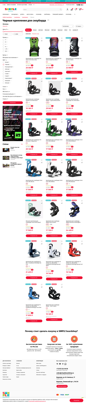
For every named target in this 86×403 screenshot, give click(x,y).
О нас (17, 365)
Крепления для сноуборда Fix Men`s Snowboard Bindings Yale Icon (33, 263)
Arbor (65, 30)
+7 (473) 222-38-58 (70, 4)
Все (22, 144)
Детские (41, 30)
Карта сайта (19, 370)
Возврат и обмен (6, 365)
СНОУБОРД (38, 14)
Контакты (5, 370)
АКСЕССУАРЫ (30, 14)
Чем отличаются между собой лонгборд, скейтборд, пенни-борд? (16, 156)
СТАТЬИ (30, 4)
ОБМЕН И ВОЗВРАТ (11, 4)
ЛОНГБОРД (68, 14)
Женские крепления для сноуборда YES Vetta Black (72, 99)
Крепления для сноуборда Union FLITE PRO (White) (54, 181)
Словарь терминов (20, 372)
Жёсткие (53, 30)
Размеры (5, 372)
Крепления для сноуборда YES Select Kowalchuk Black (53, 59)
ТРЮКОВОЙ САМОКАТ (58, 14)
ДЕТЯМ (22, 14)
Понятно (76, 400)
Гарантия (5, 374)
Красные (60, 30)
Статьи (37, 370)
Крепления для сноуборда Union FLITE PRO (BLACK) (74, 181)
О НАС (4, 4)
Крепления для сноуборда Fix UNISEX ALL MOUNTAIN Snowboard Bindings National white (53, 263)
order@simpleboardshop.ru (65, 373)
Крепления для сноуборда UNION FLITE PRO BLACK (32, 99)
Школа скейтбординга (41, 365)
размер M (75, 30)
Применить (13, 102)
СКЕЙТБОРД (47, 14)
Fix (70, 30)
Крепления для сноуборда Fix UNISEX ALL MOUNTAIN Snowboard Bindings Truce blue (33, 306)
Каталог (18, 363)
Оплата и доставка (7, 363)
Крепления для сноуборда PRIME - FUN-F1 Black (52, 305)
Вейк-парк (38, 363)
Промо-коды (5, 377)
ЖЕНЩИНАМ (14, 14)
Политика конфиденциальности (23, 368)
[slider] (3, 32)
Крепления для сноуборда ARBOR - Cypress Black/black (53, 99)
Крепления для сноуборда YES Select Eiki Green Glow (33, 59)
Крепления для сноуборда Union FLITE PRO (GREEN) (54, 140)
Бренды (38, 368)
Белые (34, 30)
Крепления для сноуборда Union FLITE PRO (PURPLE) (74, 140)
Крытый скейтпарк (40, 372)
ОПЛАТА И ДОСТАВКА (22, 4)
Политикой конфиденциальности (37, 401)
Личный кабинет (6, 368)
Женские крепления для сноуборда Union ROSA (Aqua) (33, 221)
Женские (47, 30)
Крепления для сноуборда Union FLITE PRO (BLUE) (34, 181)
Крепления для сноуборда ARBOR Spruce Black (52, 221)
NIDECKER (28, 33)
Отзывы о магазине (20, 374)
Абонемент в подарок (41, 374)
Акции (17, 377)
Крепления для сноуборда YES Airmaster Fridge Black (33, 140)
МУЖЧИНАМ (6, 14)
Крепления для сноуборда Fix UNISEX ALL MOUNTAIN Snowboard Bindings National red (74, 263)
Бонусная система (7, 379)
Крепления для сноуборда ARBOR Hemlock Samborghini (73, 221)
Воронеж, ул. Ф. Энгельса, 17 (57, 4)
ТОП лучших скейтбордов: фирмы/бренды (16, 164)
